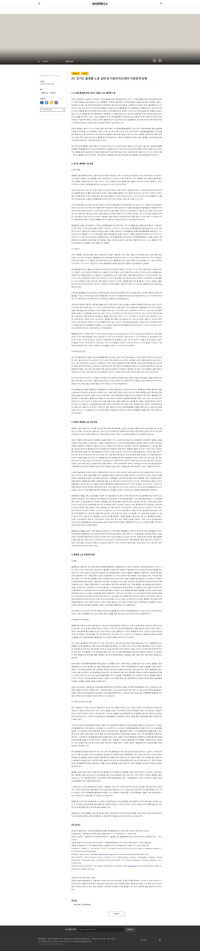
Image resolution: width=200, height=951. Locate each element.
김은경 (42, 81)
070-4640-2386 (45, 941)
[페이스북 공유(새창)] (42, 102)
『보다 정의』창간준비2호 (81, 905)
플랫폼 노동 (76, 73)
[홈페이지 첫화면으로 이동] (39, 62)
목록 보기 (116, 914)
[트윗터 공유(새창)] (46, 102)
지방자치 (85, 73)
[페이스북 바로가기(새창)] (160, 940)
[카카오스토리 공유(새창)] (51, 102)
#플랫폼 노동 (44, 93)
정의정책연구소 (42, 939)
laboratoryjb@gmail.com (83, 941)
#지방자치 (53, 93)
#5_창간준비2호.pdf (47, 109)
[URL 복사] (56, 102)
